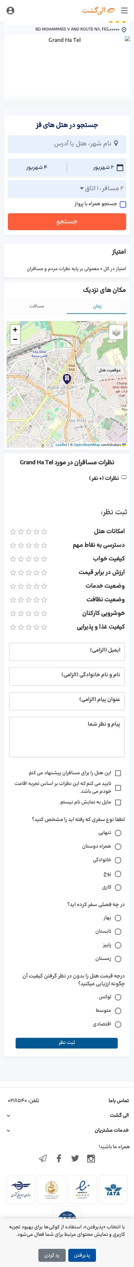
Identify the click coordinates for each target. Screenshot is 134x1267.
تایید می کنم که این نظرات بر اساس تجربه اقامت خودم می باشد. (62, 787)
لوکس (105, 997)
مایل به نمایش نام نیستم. (85, 802)
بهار (107, 918)
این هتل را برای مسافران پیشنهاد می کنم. (69, 773)
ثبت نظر (67, 1043)
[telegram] (42, 1159)
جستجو (67, 222)
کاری (106, 887)
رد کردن (52, 1255)
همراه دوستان (96, 846)
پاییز (107, 945)
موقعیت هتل (110, 370)
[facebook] (58, 1159)
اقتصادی (102, 1024)
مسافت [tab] (36, 306)
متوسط (103, 1010)
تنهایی (104, 833)
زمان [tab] (97, 306)
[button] (67, 379)
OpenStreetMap (87, 445)
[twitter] (75, 1159)
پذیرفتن (82, 1255)
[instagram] (91, 1159)
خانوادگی (102, 860)
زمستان (103, 959)
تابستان (103, 931)
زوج (107, 873)
